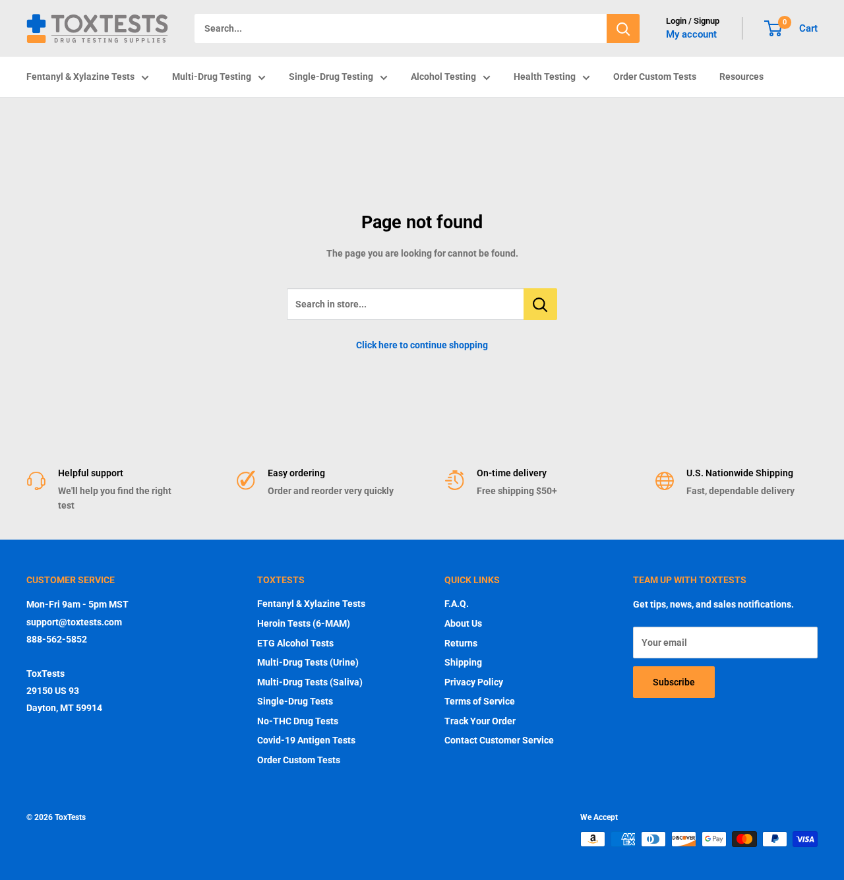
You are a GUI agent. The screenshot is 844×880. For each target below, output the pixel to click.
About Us (463, 623)
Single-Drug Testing (331, 76)
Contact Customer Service (499, 740)
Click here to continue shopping (422, 345)
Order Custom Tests (654, 76)
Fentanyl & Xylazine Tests (80, 76)
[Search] (623, 28)
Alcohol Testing (443, 76)
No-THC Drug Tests (297, 721)
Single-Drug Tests (295, 701)
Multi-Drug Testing (211, 76)
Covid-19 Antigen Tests (306, 740)
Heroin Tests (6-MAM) (303, 623)
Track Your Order (480, 721)
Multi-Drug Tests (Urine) (308, 662)
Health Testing (545, 76)
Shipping (463, 662)
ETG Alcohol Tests (295, 643)
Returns (460, 643)
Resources (741, 76)
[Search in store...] (540, 304)
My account (691, 34)
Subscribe (674, 682)
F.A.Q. (456, 603)
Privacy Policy (473, 682)
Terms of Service (479, 701)
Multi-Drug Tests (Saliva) (310, 682)
